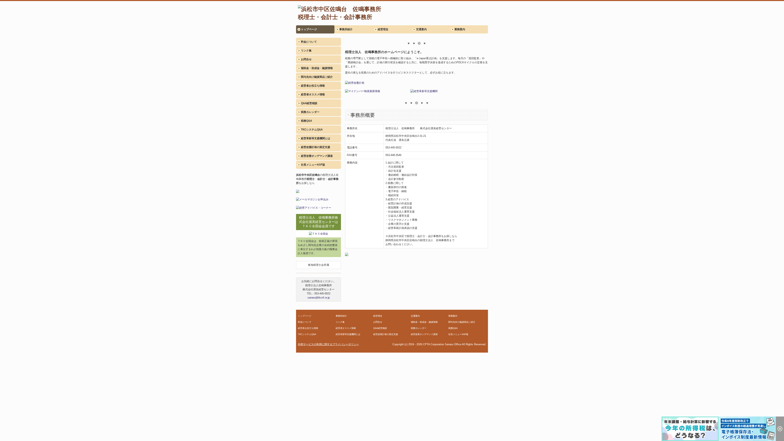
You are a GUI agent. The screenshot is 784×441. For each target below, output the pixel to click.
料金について (309, 41)
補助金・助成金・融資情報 (317, 68)
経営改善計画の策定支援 (315, 147)
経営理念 (383, 29)
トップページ (309, 29)
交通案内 (421, 29)
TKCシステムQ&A (312, 129)
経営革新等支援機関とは (315, 138)
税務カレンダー (310, 112)
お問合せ (306, 59)
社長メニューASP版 (313, 164)
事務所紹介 (346, 29)
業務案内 (459, 29)
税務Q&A (306, 120)
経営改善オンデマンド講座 (317, 155)
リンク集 (306, 50)
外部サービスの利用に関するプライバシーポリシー (328, 344)
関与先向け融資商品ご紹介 (317, 76)
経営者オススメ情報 (313, 94)
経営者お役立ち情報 (313, 85)
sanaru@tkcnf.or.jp (318, 297)
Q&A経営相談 (309, 103)
